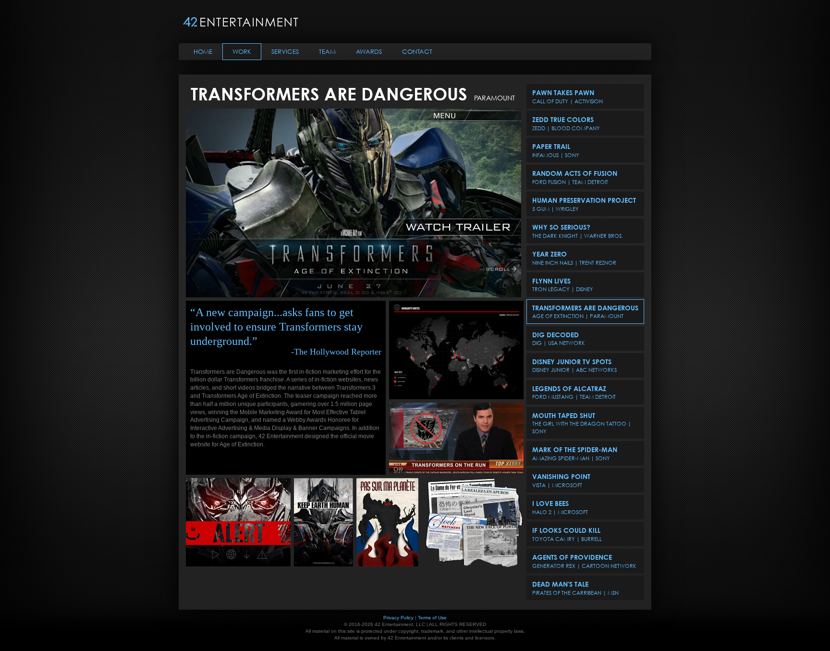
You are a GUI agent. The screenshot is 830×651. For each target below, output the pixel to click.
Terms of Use (432, 617)
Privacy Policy (398, 617)
